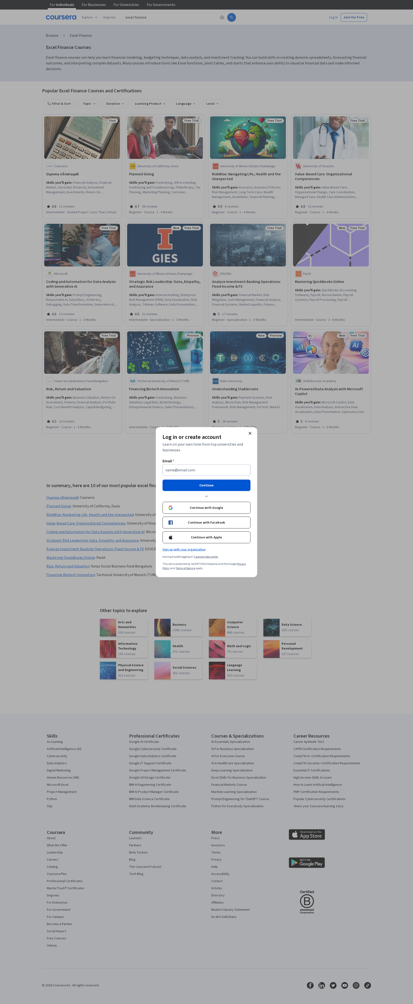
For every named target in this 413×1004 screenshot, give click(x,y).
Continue (206, 485)
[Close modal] (250, 433)
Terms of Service (185, 568)
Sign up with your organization (184, 549)
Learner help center (206, 557)
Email (168, 460)
